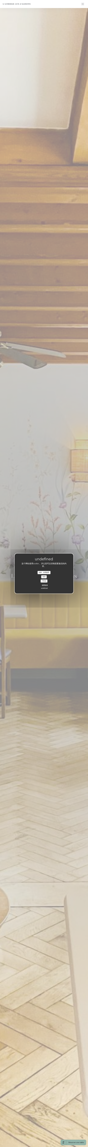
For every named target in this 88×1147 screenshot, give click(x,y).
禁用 (44, 577)
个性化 (44, 581)
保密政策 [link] (45, 585)
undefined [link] (44, 588)
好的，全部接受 (44, 572)
